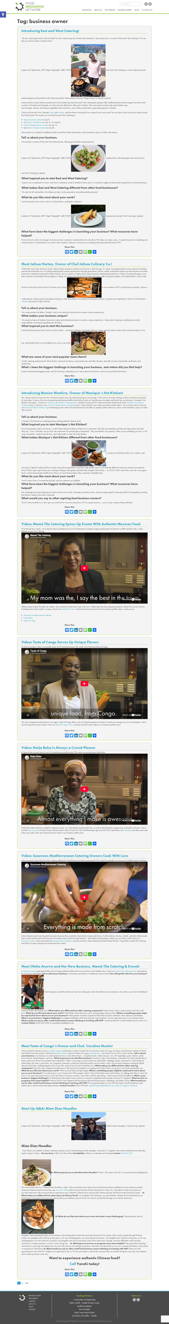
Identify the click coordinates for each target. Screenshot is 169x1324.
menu (52, 112)
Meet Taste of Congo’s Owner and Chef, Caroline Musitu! (67, 1046)
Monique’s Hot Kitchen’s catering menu (61, 402)
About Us (98, 10)
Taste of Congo (29, 620)
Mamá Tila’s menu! (68, 609)
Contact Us (147, 10)
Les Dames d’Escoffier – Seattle (84, 1315)
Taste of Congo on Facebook (126, 1085)
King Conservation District (84, 1312)
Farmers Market (125, 10)
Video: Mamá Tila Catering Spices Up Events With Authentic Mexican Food (80, 524)
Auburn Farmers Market (36, 127)
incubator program (55, 1050)
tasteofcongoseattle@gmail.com (101, 1085)
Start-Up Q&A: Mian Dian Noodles (49, 1108)
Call (73, 1264)
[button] (3, 14)
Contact (32, 1309)
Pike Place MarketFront (33, 122)
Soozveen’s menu (28, 940)
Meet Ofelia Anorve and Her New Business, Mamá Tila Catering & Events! (80, 966)
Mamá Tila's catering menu (125, 971)
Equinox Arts (109, 1321)
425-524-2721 (127, 1153)
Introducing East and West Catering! (50, 31)
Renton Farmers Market (33, 119)
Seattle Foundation (84, 1306)
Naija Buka (28, 617)
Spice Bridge (110, 10)
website (61, 112)
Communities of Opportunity (84, 1299)
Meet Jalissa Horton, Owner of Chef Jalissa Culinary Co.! (66, 264)
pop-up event (33, 830)
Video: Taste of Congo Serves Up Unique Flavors (60, 642)
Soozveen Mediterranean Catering (37, 615)
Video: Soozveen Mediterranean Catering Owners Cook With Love (74, 855)
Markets (32, 1301)
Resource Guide (35, 1296)
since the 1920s (62, 1190)
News (136, 10)
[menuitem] (87, 10)
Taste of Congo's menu (64, 724)
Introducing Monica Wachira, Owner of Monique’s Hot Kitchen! (72, 393)
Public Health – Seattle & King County (84, 1302)
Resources (87, 10)
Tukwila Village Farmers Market (36, 125)
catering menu (94, 1053)
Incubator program (28, 971)
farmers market (61, 1053)
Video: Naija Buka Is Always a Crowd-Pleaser (58, 747)
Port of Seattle (84, 1309)
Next (26, 1283)
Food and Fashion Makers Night (37, 407)
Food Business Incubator (62, 940)
